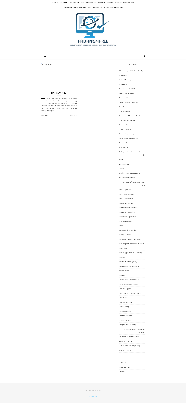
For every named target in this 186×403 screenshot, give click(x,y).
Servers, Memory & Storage (128, 284)
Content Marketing (125, 129)
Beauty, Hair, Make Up (126, 93)
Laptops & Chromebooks (127, 230)
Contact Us (123, 362)
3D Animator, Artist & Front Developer (132, 71)
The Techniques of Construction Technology (134, 330)
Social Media (123, 298)
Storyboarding (124, 307)
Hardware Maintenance (127, 177)
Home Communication (126, 194)
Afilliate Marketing (125, 80)
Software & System (125, 302)
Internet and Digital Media (127, 217)
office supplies (124, 271)
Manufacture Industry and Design (130, 239)
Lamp (121, 226)
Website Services (125, 350)
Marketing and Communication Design (99, 2)
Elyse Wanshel (58, 93)
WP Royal (97, 390)
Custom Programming (126, 134)
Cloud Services (124, 107)
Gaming (121, 168)
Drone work (123, 143)
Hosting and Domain (126, 203)
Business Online (124, 98)
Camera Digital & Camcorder (128, 102)
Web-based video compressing (129, 346)
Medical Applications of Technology (130, 253)
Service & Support (125, 289)
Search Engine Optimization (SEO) (130, 280)
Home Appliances (125, 190)
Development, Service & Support (75, 7)
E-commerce (123, 147)
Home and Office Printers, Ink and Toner (134, 183)
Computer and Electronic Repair (129, 116)
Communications (124, 111)
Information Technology (127, 212)
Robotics (122, 275)
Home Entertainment (126, 199)
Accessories (123, 75)
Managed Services (125, 235)
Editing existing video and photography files (132, 153)
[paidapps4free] (93, 31)
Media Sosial (123, 248)
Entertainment (124, 164)
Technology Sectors (94, 7)
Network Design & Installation (129, 266)
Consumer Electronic (77, 2)
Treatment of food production (129, 337)
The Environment (125, 320)
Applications (123, 84)
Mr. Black (44, 116)
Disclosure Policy (124, 367)
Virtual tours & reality (126, 341)
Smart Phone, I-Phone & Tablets (130, 293)
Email (121, 159)
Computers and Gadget (60, 2)
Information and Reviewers (113, 7)
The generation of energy (127, 325)
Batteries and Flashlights (127, 89)
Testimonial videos (125, 316)
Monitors (122, 257)
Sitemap (122, 372)
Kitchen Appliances (125, 221)
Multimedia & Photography (124, 2)
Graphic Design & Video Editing (129, 173)
